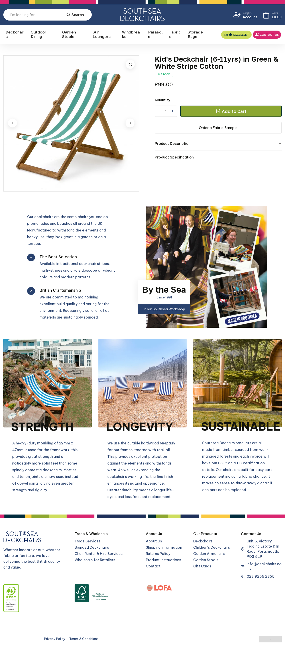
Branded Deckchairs (92, 547)
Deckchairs (15, 34)
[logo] (142, 14)
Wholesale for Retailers (95, 560)
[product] (130, 64)
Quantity (162, 100)
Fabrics (175, 34)
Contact (153, 566)
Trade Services (87, 541)
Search (77, 15)
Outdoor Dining (38, 34)
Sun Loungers (102, 34)
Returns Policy (158, 553)
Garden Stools (69, 34)
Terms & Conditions (83, 639)
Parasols (155, 34)
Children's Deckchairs (211, 547)
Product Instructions (163, 560)
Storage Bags (195, 34)
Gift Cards (202, 566)
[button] (12, 123)
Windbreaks (131, 34)
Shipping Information (164, 547)
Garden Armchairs (209, 553)
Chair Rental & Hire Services (98, 553)
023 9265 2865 (261, 576)
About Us (154, 541)
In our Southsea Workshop (164, 309)
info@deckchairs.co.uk (264, 566)
